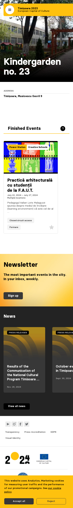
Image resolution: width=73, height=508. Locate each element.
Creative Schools (37, 147)
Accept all (19, 501)
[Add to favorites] (51, 227)
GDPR (53, 432)
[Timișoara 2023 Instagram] (14, 424)
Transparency (12, 432)
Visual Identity (13, 438)
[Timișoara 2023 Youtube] (8, 424)
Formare (14, 227)
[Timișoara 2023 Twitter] (26, 424)
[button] (9, 9)
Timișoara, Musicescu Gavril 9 (23, 96)
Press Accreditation (35, 432)
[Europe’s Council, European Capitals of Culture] (44, 463)
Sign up (13, 295)
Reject (51, 501)
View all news (16, 406)
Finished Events (35, 128)
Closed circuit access (21, 220)
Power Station (17, 147)
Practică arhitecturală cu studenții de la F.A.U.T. (29, 185)
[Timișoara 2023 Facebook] (20, 424)
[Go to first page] (17, 459)
